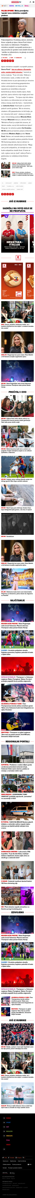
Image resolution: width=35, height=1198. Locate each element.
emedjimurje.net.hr (7, 1183)
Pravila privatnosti (16, 1164)
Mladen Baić (20, 189)
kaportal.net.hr (21, 1183)
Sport (8, 1122)
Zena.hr (8, 1178)
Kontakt (5, 1168)
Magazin (9, 1131)
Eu (2, 183)
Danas (8, 1118)
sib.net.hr (15, 1183)
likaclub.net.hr (5, 1189)
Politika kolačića (7, 1164)
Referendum (23, 183)
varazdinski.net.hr (6, 1185)
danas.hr (19, 57)
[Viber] (10, 61)
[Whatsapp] (7, 61)
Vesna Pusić (9, 183)
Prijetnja (16, 183)
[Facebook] (2, 61)
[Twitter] (5, 61)
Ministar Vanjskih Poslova (8, 189)
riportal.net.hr (15, 1185)
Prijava (30, 183)
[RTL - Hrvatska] (5, 1173)
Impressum (5, 1161)
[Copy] (13, 61)
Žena (8, 1140)
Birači (3, 186)
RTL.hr (4, 1178)
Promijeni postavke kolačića (15, 1168)
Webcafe (9, 1136)
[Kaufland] (17, 258)
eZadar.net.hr (19, 1187)
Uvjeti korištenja (22, 1161)
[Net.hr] (12, 1173)
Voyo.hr (13, 1178)
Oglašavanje (13, 1161)
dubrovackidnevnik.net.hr (8, 1187)
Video (8, 1144)
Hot (7, 1127)
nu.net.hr (25, 1187)
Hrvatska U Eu (10, 186)
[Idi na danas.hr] (16, 2)
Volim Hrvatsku (19, 186)
